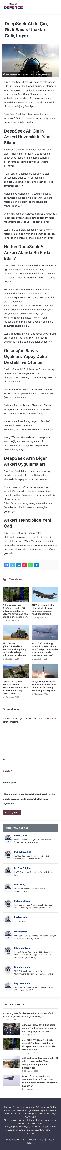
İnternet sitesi (9, 782)
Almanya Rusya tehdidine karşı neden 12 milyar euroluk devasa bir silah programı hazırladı (39, 1028)
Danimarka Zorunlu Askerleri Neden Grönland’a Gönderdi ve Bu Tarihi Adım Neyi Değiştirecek (15, 687)
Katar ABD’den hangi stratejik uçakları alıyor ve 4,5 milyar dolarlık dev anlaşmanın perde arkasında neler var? (45, 649)
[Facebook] (6, 565)
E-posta (7, 771)
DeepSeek (9, 265)
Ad (5, 759)
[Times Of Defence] (13, 6)
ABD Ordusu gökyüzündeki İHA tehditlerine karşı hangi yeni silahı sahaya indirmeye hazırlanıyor (15, 649)
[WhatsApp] (30, 565)
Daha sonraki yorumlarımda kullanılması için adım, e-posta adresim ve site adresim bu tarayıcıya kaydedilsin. (29, 799)
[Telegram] (36, 565)
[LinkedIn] (18, 565)
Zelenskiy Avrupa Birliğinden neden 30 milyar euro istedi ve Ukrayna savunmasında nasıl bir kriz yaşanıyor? (15, 611)
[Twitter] (12, 565)
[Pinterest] (24, 565)
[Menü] (57, 7)
